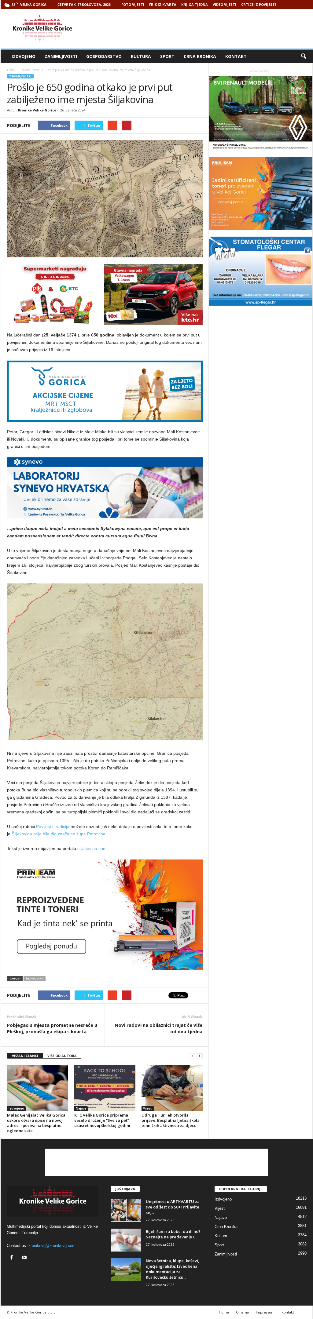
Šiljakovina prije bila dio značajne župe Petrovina (58, 833)
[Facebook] (13, 1258)
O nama (242, 1312)
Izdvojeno (23, 56)
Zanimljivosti (61, 56)
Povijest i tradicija (52, 826)
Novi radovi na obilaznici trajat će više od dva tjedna (158, 1028)
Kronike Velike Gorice (37, 110)
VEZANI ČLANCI (25, 1055)
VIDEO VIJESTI (224, 4)
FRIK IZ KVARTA (162, 4)
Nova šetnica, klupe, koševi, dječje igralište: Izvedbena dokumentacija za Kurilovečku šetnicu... (172, 1269)
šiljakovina (34, 978)
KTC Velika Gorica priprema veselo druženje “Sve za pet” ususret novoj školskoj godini (102, 1120)
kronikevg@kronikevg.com (51, 1245)
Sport (167, 56)
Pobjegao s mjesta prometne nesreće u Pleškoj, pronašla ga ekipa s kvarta (52, 1028)
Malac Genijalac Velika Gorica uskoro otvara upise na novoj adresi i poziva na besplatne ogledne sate (36, 1122)
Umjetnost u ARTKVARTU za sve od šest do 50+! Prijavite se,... (173, 1207)
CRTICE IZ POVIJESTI (258, 4)
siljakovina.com (92, 848)
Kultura (141, 56)
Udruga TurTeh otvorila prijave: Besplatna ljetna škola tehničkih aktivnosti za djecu (171, 1120)
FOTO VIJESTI (132, 4)
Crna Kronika (200, 56)
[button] (303, 56)
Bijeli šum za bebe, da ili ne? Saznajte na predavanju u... (173, 1234)
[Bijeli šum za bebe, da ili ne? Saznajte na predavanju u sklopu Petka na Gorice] (126, 1240)
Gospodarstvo (104, 56)
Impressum (265, 1312)
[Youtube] (25, 1258)
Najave (81, 1108)
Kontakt (236, 56)
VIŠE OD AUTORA (62, 1055)
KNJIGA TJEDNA (194, 4)
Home (11, 70)
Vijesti (148, 1108)
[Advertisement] (201, 28)
